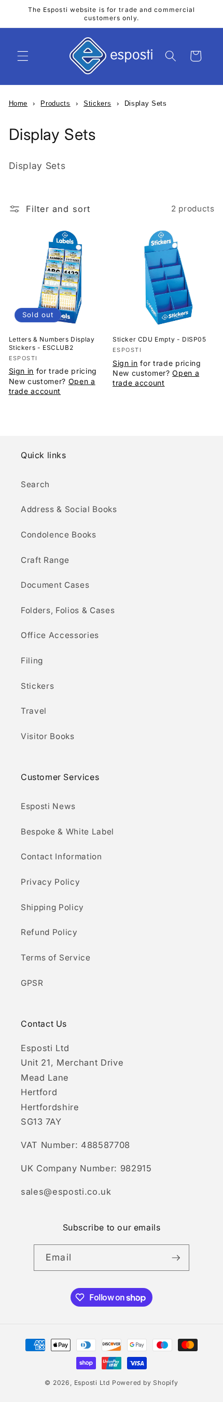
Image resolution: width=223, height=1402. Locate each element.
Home (18, 103)
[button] (22, 56)
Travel (34, 711)
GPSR (32, 983)
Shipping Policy (52, 907)
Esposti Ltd (92, 1382)
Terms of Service (56, 957)
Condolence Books (58, 535)
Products (55, 103)
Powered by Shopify (145, 1382)
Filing (32, 660)
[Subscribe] (175, 1257)
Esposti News (48, 806)
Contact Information (61, 856)
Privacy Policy (50, 882)
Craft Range (45, 560)
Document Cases (55, 585)
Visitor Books (48, 736)
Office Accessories (60, 635)
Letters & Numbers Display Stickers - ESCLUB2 (52, 343)
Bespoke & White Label (67, 832)
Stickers (97, 103)
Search (35, 484)
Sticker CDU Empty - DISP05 (159, 339)
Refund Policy (49, 932)
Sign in (21, 370)
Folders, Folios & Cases (68, 610)
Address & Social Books (69, 509)
